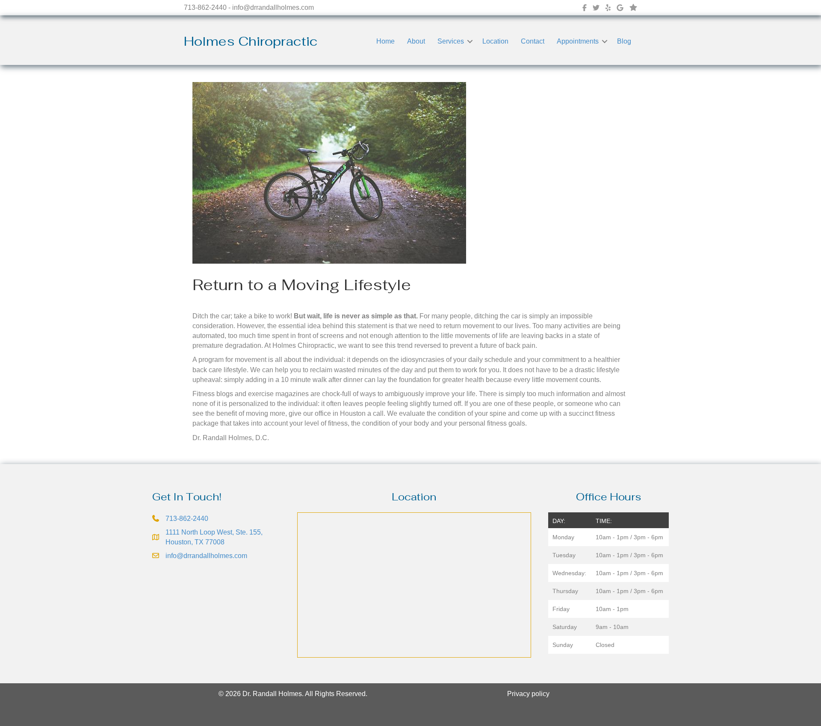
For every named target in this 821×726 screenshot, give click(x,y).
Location (495, 41)
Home (385, 41)
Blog (624, 41)
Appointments (578, 41)
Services (450, 41)
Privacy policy (528, 693)
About (416, 41)
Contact (532, 41)
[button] (470, 41)
